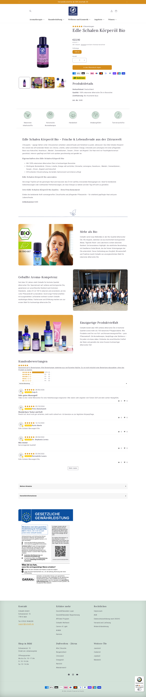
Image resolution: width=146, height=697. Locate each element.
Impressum (98, 611)
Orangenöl (60, 660)
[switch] (139, 689)
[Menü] (143, 677)
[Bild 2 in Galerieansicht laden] (49, 82)
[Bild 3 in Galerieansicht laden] (61, 82)
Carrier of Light (61, 626)
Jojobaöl (97, 656)
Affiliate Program (62, 619)
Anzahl (75, 56)
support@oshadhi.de (26, 624)
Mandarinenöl (61, 668)
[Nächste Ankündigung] (127, 2)
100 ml (77, 52)
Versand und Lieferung (102, 623)
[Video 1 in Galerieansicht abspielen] (36, 82)
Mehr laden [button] (73, 468)
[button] (30, 11)
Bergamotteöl (61, 652)
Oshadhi (69, 691)
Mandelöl (97, 660)
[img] (30, 390)
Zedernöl (97, 652)
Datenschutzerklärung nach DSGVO (107, 619)
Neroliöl (59, 664)
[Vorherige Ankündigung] (19, 2)
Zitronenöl (60, 656)
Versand (83, 44)
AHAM (58, 630)
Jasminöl (97, 648)
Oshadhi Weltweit (62, 623)
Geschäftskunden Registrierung (68, 615)
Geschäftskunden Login (65, 611)
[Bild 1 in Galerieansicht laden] (24, 82)
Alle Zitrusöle (61, 648)
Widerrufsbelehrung (101, 626)
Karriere (59, 634)
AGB (95, 615)
